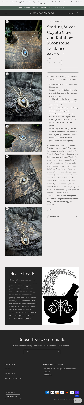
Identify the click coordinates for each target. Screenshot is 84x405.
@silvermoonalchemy (68, 369)
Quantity (49, 58)
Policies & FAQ (10, 373)
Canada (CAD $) (12, 396)
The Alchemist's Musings (13, 378)
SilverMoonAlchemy (63, 399)
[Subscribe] (58, 351)
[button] (6, 13)
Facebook (48, 375)
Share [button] (51, 210)
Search (7, 369)
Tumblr (47, 372)
